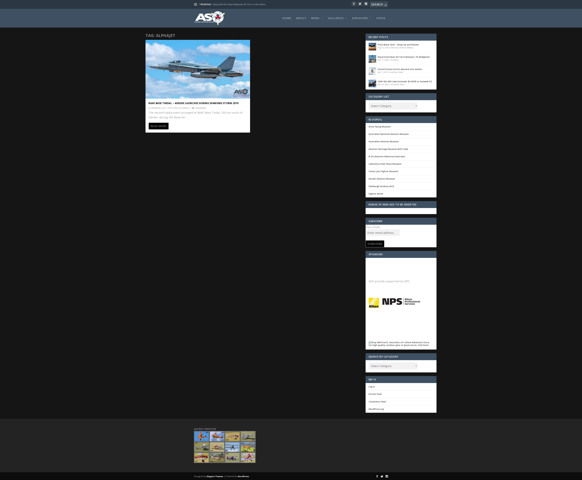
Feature (403, 47)
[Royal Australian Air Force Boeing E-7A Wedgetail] (372, 59)
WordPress (243, 476)
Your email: (373, 227)
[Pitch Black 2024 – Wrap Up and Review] (372, 46)
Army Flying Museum (380, 126)
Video (381, 18)
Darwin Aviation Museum (382, 178)
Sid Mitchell (156, 108)
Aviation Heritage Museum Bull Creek (388, 149)
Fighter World (376, 193)
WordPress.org (376, 409)
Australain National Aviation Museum (389, 134)
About (301, 18)
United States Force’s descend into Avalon (400, 69)
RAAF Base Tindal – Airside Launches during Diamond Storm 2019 (194, 103)
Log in (372, 386)
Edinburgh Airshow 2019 (381, 186)
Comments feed (377, 401)
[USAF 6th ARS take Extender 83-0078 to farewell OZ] (372, 83)
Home (287, 18)
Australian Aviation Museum (384, 141)
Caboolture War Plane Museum (385, 163)
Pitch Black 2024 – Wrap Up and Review (398, 44)
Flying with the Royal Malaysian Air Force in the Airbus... (239, 4)
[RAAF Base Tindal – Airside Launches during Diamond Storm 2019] (198, 69)
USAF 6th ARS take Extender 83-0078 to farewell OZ (405, 81)
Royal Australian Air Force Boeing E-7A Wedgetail (404, 56)
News (315, 18)
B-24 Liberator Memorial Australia (387, 156)
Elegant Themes (215, 476)
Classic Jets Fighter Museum (383, 171)
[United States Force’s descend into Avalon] (372, 71)
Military (186, 108)
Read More (158, 126)
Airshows (360, 18)
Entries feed (375, 394)
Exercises (178, 108)
